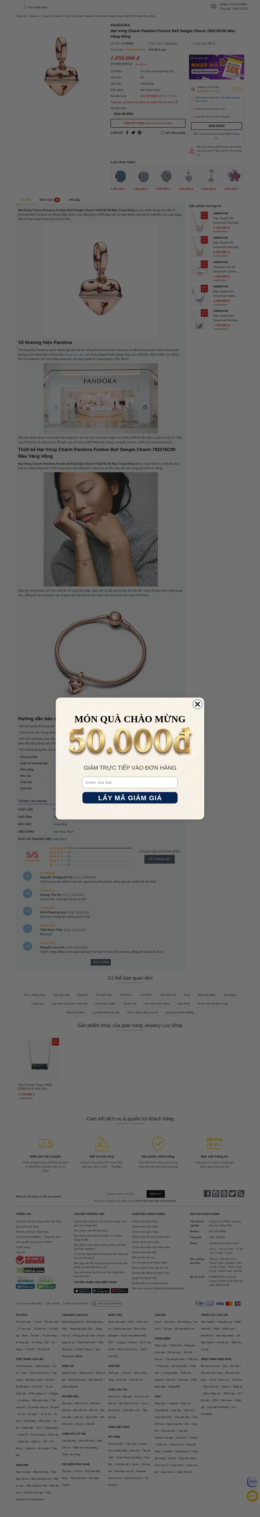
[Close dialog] (197, 704)
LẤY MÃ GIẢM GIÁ (130, 798)
